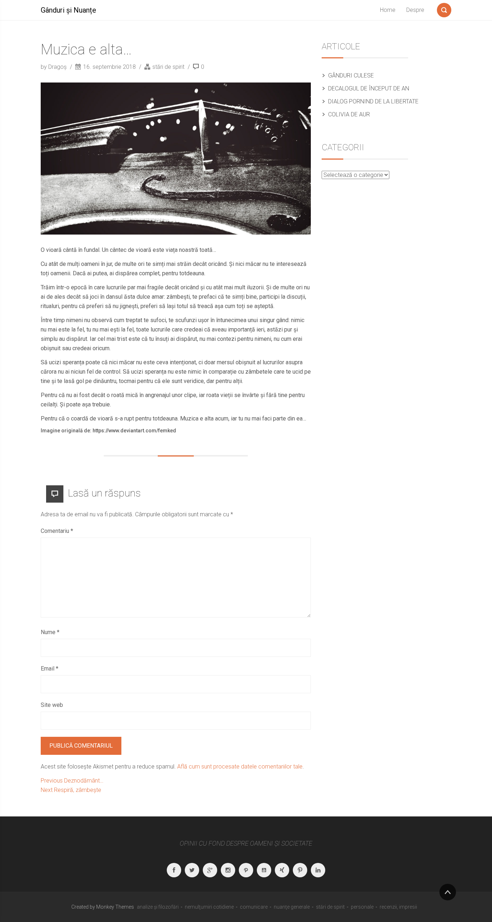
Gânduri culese (351, 75)
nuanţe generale (292, 907)
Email (49, 668)
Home (387, 9)
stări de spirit (168, 66)
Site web (52, 704)
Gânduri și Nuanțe (68, 10)
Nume (50, 632)
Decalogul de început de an (368, 88)
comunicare (254, 907)
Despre (415, 9)
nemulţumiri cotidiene (209, 907)
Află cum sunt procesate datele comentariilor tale (240, 766)
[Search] (444, 8)
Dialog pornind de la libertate (373, 101)
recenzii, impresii (398, 907)
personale (362, 907)
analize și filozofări (158, 907)
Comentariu (57, 530)
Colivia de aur (349, 114)
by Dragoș (54, 66)
